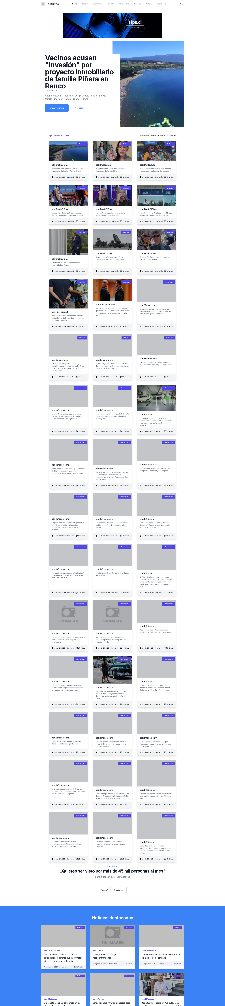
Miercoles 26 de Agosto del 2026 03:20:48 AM (158, 135)
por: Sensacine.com (106, 304)
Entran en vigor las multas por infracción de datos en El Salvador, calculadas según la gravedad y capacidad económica (112, 796)
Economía (97, 4)
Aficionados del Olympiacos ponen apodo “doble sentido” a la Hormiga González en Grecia (112, 525)
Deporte (85, 4)
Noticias (137, 4)
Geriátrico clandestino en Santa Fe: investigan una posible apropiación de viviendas (110, 844)
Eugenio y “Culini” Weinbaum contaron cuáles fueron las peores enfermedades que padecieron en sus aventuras (67, 687)
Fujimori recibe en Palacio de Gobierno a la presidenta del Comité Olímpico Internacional (68, 639)
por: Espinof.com (60, 360)
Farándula (110, 4)
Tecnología (161, 4)
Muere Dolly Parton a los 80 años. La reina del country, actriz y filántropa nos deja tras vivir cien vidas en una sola (112, 366)
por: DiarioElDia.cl (51, 90)
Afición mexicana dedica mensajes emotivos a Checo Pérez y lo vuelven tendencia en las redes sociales (66, 844)
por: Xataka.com (148, 305)
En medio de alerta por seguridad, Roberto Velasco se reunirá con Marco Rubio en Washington (112, 416)
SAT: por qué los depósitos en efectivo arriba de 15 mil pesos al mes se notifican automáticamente (111, 744)
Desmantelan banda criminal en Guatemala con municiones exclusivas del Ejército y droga (156, 796)
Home (74, 4)
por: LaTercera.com (52, 951)
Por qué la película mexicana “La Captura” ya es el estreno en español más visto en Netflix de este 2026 (68, 575)
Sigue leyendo (57, 108)
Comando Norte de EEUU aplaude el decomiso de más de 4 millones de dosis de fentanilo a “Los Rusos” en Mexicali (155, 687)
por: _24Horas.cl (60, 312)
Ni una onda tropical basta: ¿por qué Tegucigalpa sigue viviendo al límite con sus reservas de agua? (155, 744)
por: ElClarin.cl (99, 951)
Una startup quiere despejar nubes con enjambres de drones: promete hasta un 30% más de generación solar (155, 311)
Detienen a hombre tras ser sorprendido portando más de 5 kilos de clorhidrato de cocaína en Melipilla (68, 318)
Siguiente (118, 890)
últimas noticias (61, 136)
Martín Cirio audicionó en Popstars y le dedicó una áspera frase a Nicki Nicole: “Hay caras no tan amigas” (155, 525)
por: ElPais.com (50, 999)
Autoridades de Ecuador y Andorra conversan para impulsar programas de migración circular (111, 639)
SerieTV (149, 4)
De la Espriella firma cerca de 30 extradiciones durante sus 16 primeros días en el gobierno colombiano (63, 957)
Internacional (124, 4)
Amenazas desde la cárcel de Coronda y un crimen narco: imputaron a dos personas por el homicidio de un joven (68, 791)
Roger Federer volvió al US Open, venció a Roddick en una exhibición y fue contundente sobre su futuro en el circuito (68, 471)
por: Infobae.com (60, 410)
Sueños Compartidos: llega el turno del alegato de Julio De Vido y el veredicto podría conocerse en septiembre (67, 416)
